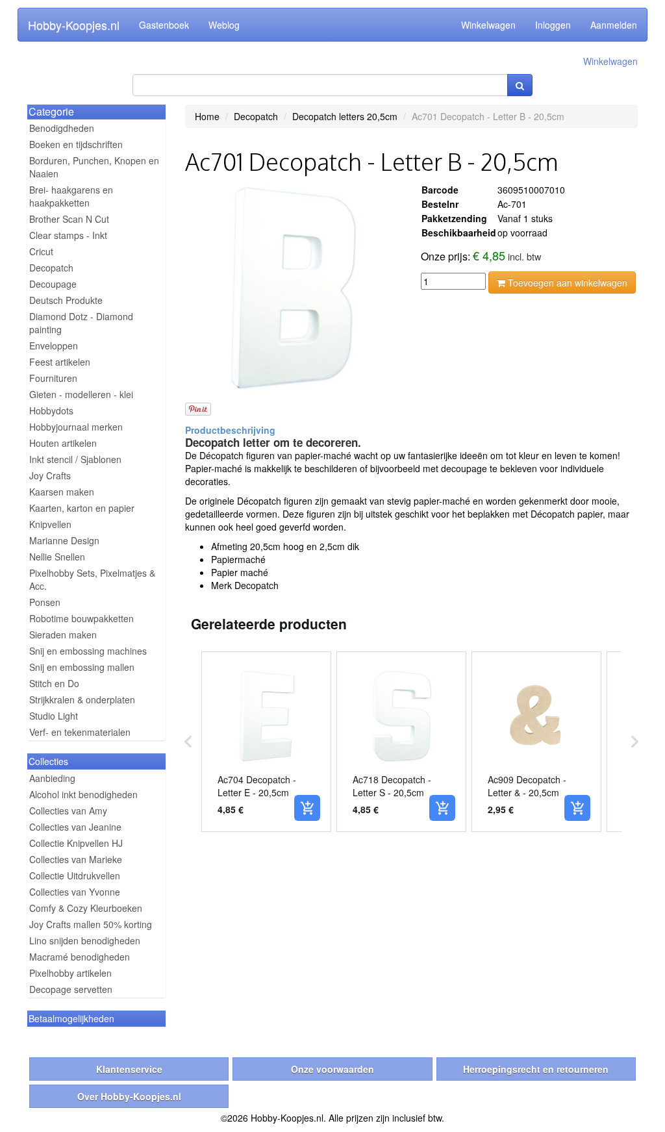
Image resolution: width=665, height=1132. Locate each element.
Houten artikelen (63, 442)
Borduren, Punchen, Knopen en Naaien (94, 167)
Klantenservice (129, 1069)
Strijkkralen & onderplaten (82, 699)
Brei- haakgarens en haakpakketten (71, 196)
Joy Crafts (50, 475)
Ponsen (44, 602)
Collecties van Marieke (75, 859)
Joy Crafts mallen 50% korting (90, 924)
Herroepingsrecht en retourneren (536, 1069)
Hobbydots (51, 410)
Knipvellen (50, 524)
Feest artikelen (59, 361)
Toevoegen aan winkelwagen (566, 282)
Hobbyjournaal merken (76, 426)
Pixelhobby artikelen (70, 972)
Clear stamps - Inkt (68, 235)
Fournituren (53, 377)
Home (207, 116)
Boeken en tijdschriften (76, 144)
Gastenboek (164, 24)
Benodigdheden (61, 127)
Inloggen (553, 24)
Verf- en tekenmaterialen (80, 731)
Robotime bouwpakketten (81, 618)
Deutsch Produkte (66, 300)
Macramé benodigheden (79, 956)
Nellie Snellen (57, 556)
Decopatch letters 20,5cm (344, 116)
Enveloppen (53, 345)
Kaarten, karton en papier (81, 507)
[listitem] (266, 741)
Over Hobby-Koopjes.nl (129, 1096)
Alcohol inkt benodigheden (83, 794)
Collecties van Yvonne (74, 891)
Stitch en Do (54, 683)
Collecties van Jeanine (75, 826)
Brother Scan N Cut (69, 218)
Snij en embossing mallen (81, 666)
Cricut (41, 251)
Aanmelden (613, 24)
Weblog (224, 24)
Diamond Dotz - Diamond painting (81, 323)
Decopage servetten (70, 989)
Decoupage (53, 283)
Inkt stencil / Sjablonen (75, 459)
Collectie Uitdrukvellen (74, 875)
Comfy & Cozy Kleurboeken (85, 907)
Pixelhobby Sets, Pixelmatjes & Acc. (92, 579)
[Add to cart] (307, 808)
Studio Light (53, 715)
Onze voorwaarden (332, 1069)
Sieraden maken (63, 634)
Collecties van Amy (68, 810)
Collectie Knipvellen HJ (76, 842)
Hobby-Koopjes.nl (73, 24)
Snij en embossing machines (88, 650)
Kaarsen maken (61, 491)
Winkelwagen (488, 24)
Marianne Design (64, 540)
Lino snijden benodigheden (84, 940)
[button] (188, 742)
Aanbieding (52, 778)
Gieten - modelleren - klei (81, 394)
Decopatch (51, 267)
